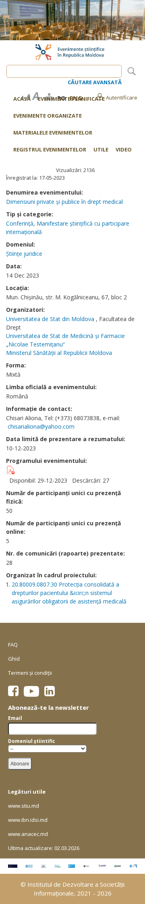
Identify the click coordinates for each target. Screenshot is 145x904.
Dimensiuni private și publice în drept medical (64, 201)
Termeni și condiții (30, 672)
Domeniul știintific (31, 741)
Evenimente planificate (71, 98)
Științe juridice (24, 253)
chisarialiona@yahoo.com (41, 426)
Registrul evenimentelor (49, 149)
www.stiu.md (23, 805)
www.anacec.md (28, 834)
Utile (100, 149)
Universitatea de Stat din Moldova (50, 319)
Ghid (14, 658)
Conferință (19, 223)
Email (15, 718)
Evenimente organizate (47, 115)
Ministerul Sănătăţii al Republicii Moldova (59, 353)
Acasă (22, 98)
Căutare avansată (95, 82)
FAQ (13, 644)
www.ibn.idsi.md (28, 819)
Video (124, 149)
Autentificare (121, 97)
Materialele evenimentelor (52, 132)
